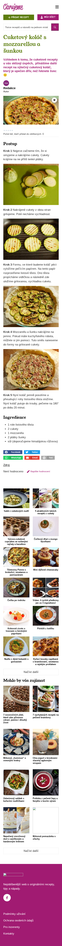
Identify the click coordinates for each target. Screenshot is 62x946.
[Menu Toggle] (57, 7)
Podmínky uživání (14, 913)
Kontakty (8, 933)
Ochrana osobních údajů (18, 920)
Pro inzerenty (11, 927)
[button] (12, 452)
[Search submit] (55, 27)
